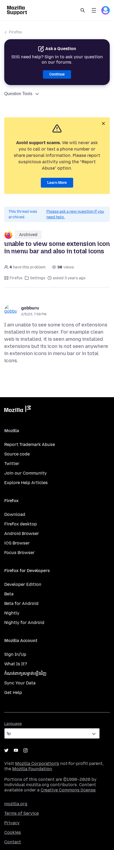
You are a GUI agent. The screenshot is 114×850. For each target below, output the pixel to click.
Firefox (15, 32)
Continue (57, 74)
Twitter (11, 463)
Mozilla (17, 410)
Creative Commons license (68, 790)
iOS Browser (17, 543)
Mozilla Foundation (32, 768)
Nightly (11, 613)
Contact (12, 841)
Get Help (13, 692)
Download (14, 514)
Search (82, 10)
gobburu (30, 308)
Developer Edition (22, 584)
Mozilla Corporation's (37, 763)
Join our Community (25, 473)
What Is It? (15, 663)
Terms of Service (21, 813)
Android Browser (21, 533)
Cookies (12, 832)
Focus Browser (19, 552)
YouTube (16, 750)
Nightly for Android (24, 622)
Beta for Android (21, 603)
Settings (37, 278)
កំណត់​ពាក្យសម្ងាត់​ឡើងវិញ (25, 673)
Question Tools (18, 93)
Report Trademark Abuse (29, 444)
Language (13, 723)
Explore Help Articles (26, 482)
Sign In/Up (15, 654)
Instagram (25, 750)
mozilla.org (15, 803)
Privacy (12, 822)
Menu (94, 10)
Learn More (57, 182)
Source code (17, 454)
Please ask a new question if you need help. (75, 214)
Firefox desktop (20, 523)
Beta (9, 593)
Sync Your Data (20, 682)
